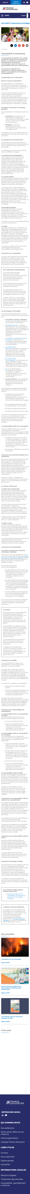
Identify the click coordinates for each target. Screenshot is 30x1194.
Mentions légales (8, 1175)
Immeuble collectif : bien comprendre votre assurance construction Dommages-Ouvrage (16, 896)
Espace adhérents (16, 2)
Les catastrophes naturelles (11, 347)
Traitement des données (12, 1179)
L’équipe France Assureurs (13, 1142)
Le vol (7, 369)
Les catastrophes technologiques (11, 359)
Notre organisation (9, 1138)
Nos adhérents (7, 1128)
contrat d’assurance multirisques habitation (15, 556)
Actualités (5, 1164)
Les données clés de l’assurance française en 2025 (12, 1017)
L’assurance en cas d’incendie (11, 959)
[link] (24, 2)
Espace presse (7, 1160)
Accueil (4, 23)
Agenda (5, 2)
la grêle (15, 338)
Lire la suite (5, 962)
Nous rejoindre (7, 1157)
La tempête (9, 338)
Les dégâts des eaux (12, 325)
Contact (4, 1153)
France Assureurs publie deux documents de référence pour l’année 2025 (11, 988)
